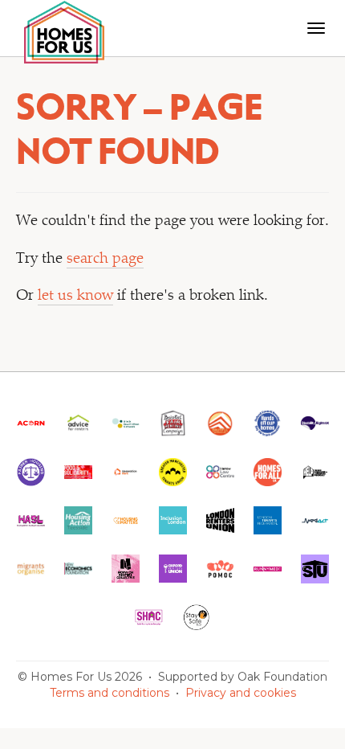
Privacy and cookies (240, 693)
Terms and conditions (109, 693)
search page (105, 259)
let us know (75, 296)
